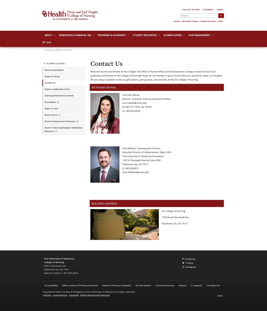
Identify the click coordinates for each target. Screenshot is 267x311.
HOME (48, 50)
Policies (47, 295)
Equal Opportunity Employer (95, 295)
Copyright (74, 295)
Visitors (182, 285)
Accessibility (51, 285)
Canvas (176, 21)
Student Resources (145, 35)
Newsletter (50, 102)
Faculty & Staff (191, 10)
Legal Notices (60, 295)
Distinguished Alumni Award (58, 95)
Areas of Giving (52, 76)
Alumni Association (54, 70)
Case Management (199, 35)
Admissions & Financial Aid (75, 35)
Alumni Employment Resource (59, 121)
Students (208, 10)
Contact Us (50, 83)
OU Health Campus (190, 21)
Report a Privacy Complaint (116, 285)
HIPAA (220, 10)
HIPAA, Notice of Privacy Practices (80, 285)
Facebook (189, 259)
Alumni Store (51, 115)
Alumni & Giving (173, 35)
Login (219, 296)
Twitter (189, 263)
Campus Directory (208, 21)
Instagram (190, 267)
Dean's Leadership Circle (57, 89)
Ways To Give (51, 108)
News (220, 21)
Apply (48, 42)
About (48, 35)
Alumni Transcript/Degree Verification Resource (63, 129)
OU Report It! (213, 285)
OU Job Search (143, 285)
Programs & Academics (112, 35)
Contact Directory (164, 285)
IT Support (196, 285)
